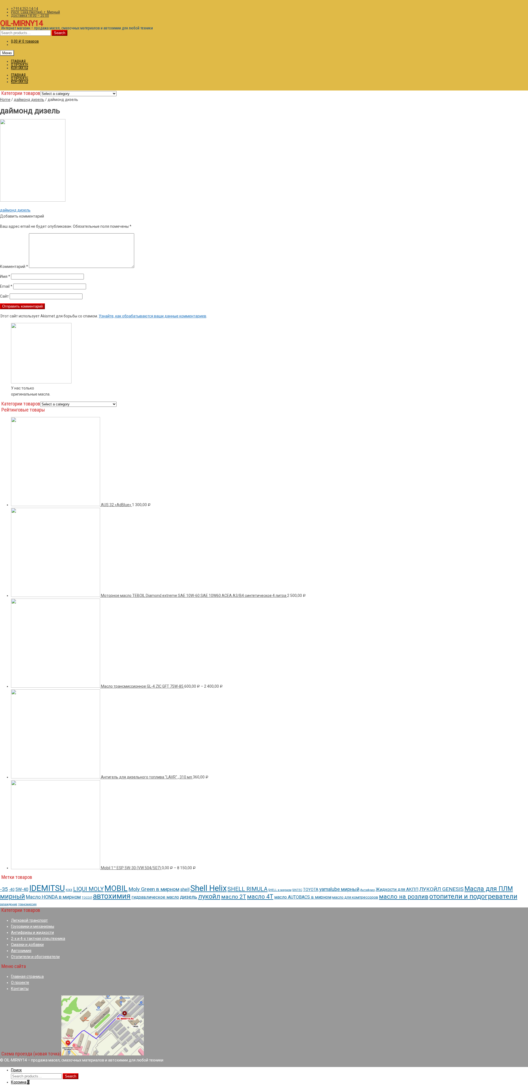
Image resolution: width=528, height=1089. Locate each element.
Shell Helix (208, 888)
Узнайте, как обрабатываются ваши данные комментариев (152, 316)
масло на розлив (403, 896)
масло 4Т (260, 896)
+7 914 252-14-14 (24, 9)
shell (184, 889)
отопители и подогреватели (473, 896)
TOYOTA (310, 889)
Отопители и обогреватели (35, 956)
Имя (5, 276)
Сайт (4, 296)
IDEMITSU (47, 888)
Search (59, 33)
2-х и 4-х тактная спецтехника (38, 938)
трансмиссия (27, 904)
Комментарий (14, 266)
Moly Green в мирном (153, 889)
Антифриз (367, 890)
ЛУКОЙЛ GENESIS (441, 889)
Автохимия (21, 950)
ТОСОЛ (87, 897)
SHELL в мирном (280, 890)
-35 (4, 889)
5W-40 (21, 889)
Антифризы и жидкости (32, 932)
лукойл (209, 896)
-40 (12, 889)
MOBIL (116, 888)
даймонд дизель (29, 99)
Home (5, 99)
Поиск (16, 1070)
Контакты (20, 988)
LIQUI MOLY (88, 889)
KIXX (69, 890)
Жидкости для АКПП (397, 889)
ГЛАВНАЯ (18, 61)
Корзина (20, 1082)
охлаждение (8, 904)
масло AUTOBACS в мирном (302, 897)
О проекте (20, 982)
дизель (188, 897)
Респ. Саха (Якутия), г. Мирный (35, 12)
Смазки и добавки (27, 944)
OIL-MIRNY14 (21, 23)
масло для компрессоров (355, 897)
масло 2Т (233, 896)
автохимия (112, 896)
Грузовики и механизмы (32, 926)
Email (6, 286)
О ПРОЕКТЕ (19, 64)
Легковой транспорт (29, 920)
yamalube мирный (339, 889)
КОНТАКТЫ (19, 68)
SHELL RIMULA (247, 889)
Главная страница (27, 976)
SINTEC (297, 890)
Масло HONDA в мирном (53, 897)
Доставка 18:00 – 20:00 (30, 15)
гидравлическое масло (155, 897)
